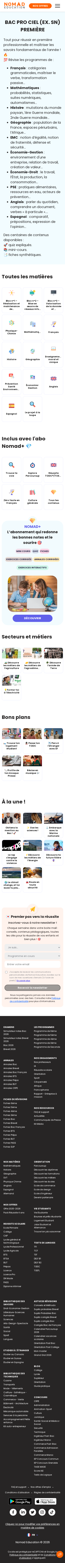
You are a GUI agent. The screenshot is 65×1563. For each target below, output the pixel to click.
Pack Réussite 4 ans (13, 1212)
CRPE (36, 1401)
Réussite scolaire (43, 1070)
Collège (7, 1231)
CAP (5, 1235)
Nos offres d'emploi (41, 1486)
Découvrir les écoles (44, 1181)
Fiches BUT (9, 1138)
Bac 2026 (8, 1045)
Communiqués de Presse (47, 1119)
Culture (38, 1413)
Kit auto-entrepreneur (14, 1426)
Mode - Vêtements (13, 1388)
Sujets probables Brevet (46, 1309)
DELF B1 (37, 1258)
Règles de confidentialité (47, 1492)
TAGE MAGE (40, 1466)
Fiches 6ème (10, 1103)
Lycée (37, 1374)
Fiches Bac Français (14, 1127)
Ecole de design (42, 1189)
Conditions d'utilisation (17, 1492)
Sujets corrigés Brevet (45, 1317)
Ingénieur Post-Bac (44, 1436)
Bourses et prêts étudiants (47, 1216)
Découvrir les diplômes (46, 1169)
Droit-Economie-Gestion (16, 1308)
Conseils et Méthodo (44, 1305)
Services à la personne (15, 1415)
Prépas (7, 1266)
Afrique (37, 1085)
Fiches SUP (9, 1146)
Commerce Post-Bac (45, 1443)
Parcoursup (40, 1165)
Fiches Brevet (10, 1123)
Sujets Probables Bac (45, 1313)
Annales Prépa (11, 1080)
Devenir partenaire (43, 1197)
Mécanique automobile (15, 1411)
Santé (6, 1327)
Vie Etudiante (41, 1212)
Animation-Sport (43, 1409)
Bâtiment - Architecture (15, 1403)
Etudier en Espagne (13, 1362)
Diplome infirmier (12, 1286)
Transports (9, 1384)
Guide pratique (42, 1386)
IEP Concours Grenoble (46, 1462)
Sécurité (38, 1428)
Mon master (40, 1351)
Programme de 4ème (45, 1039)
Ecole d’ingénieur (43, 1193)
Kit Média (39, 1123)
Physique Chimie (12, 1181)
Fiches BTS (9, 1130)
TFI (35, 1246)
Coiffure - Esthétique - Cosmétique (15, 1394)
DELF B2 (37, 1262)
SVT (5, 1177)
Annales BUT (10, 1084)
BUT (5, 1262)
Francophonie (41, 1089)
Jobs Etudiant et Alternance (42, 1226)
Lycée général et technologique (11, 1241)
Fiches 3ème (10, 1115)
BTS (5, 1254)
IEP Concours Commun (46, 1458)
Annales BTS (10, 1076)
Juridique (39, 1417)
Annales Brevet (11, 1068)
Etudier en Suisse (12, 1358)
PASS (6, 1282)
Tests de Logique (43, 1474)
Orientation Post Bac (44, 1343)
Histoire (7, 1169)
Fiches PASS (9, 1142)
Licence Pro (9, 1274)
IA (35, 1066)
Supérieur (39, 1378)
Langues (8, 1339)
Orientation (40, 1073)
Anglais (7, 1185)
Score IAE (39, 1470)
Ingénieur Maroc (42, 1439)
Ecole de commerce (44, 1185)
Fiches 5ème (10, 1107)
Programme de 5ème (45, 1035)
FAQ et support (41, 1112)
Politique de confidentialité (23, 1554)
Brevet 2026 (9, 1049)
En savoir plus (23, 980)
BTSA (6, 1258)
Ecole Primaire (10, 1227)
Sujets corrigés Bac (44, 1321)
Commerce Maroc (43, 1454)
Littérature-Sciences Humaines (14, 1314)
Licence (7, 1270)
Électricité (8, 1407)
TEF (35, 1254)
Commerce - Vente (13, 1399)
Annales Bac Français (15, 1072)
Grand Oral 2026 (42, 1355)
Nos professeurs (42, 1062)
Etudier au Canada (13, 1354)
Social (6, 1331)
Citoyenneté (40, 1081)
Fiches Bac (9, 1119)
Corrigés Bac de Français (47, 1325)
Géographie (9, 1173)
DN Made (8, 1278)
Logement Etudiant (44, 1220)
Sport (37, 1077)
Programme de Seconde (47, 1046)
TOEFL (37, 1270)
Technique (39, 1432)
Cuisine (7, 1380)
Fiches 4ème (10, 1111)
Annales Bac (10, 1064)
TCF (36, 1250)
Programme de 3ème (45, 1042)
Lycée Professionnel (13, 1246)
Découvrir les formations (47, 1173)
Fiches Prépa (10, 1134)
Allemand (8, 1193)
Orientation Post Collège (46, 1347)
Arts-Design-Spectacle (15, 1323)
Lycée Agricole (11, 1250)
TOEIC (37, 1266)
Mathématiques (11, 1165)
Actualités (39, 1116)
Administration (42, 1405)
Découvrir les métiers (45, 1177)
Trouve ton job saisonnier (47, 1231)
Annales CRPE (10, 1088)
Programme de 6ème (45, 1031)
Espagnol (8, 1189)
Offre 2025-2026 (11, 1208)
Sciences (8, 1319)
